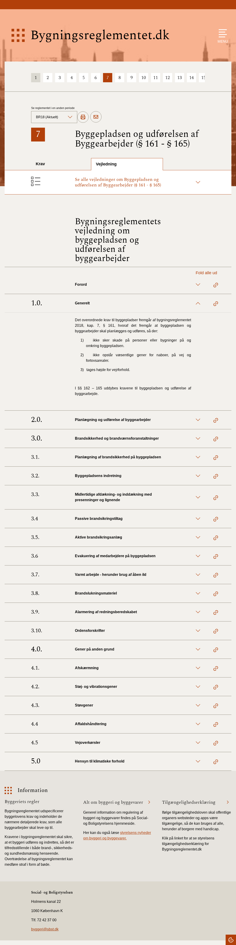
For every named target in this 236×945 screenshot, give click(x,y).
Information (33, 790)
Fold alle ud (206, 273)
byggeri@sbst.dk (45, 929)
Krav (40, 164)
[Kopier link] (215, 285)
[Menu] (222, 33)
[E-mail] (96, 117)
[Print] (83, 117)
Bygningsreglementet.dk (100, 35)
